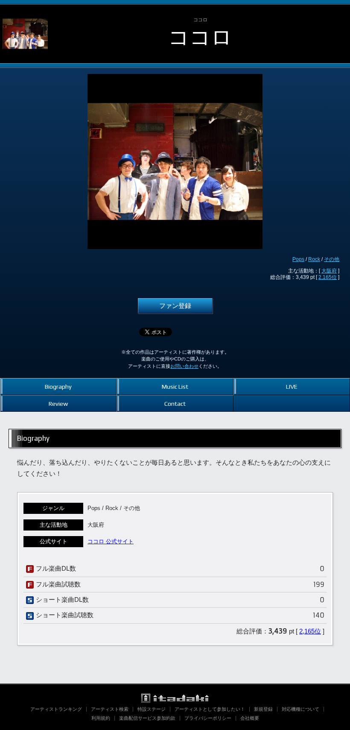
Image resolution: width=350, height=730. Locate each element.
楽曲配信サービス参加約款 (147, 718)
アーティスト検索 (109, 709)
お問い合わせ (184, 366)
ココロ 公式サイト (111, 541)
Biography (58, 386)
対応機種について (300, 709)
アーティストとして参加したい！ (210, 709)
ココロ (200, 37)
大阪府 (329, 271)
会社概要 (249, 718)
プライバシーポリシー (207, 718)
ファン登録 (175, 305)
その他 (331, 259)
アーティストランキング (56, 709)
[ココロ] (25, 12)
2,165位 (327, 277)
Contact (175, 403)
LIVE (292, 386)
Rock (314, 259)
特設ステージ (151, 709)
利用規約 (100, 718)
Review (58, 403)
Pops (298, 259)
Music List (175, 386)
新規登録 (263, 709)
